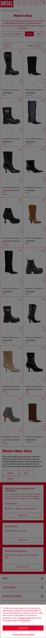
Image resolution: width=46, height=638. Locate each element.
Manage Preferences (27, 618)
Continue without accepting (23, 634)
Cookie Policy (25, 620)
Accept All (23, 628)
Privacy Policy (11, 620)
